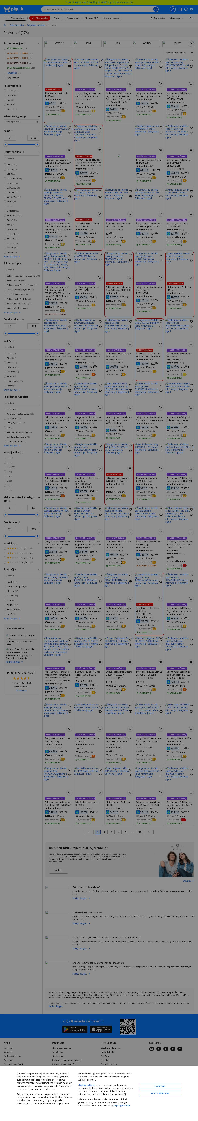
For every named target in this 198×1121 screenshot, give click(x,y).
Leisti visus (159, 1086)
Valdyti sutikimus (160, 1093)
